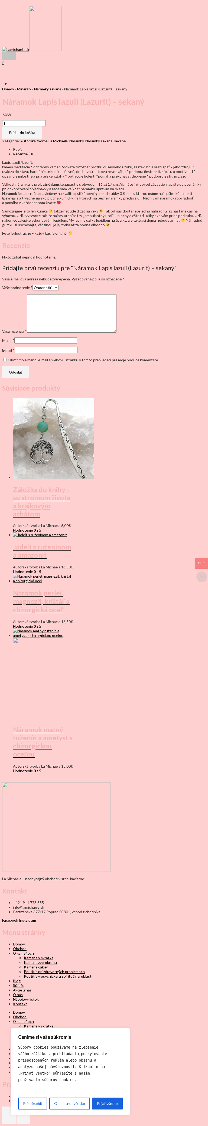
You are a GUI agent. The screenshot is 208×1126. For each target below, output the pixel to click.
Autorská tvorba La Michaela (44, 141)
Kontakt (20, 1003)
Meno (8, 340)
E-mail (8, 350)
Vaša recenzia (14, 331)
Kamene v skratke (38, 957)
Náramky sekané (47, 89)
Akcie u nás (22, 990)
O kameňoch (23, 953)
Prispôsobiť (32, 1103)
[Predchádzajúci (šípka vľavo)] (9, 1119)
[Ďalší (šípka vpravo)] (23, 1119)
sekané (120, 141)
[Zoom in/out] (9, 1111)
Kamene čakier (36, 967)
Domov (8, 89)
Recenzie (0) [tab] (23, 154)
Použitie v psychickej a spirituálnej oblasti (58, 976)
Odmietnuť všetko (69, 1103)
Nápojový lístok (26, 999)
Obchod (20, 948)
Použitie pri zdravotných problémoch (54, 971)
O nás (18, 994)
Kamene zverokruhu (40, 962)
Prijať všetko (107, 1103)
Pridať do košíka (22, 132)
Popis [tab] (17, 149)
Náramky (76, 141)
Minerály (24, 89)
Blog (17, 980)
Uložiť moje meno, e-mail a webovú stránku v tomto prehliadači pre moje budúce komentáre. (83, 360)
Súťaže (18, 985)
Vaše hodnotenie (17, 287)
